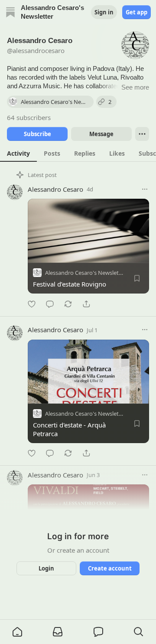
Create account (110, 568)
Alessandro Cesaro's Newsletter (85, 273)
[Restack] (68, 304)
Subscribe (37, 134)
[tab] (18, 153)
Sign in (104, 12)
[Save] (137, 278)
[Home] (10, 12)
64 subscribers (29, 117)
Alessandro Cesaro (55, 189)
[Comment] (49, 304)
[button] (17, 632)
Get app (136, 12)
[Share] (86, 304)
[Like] (31, 304)
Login (46, 568)
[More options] (145, 189)
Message (101, 134)
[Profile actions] (142, 134)
